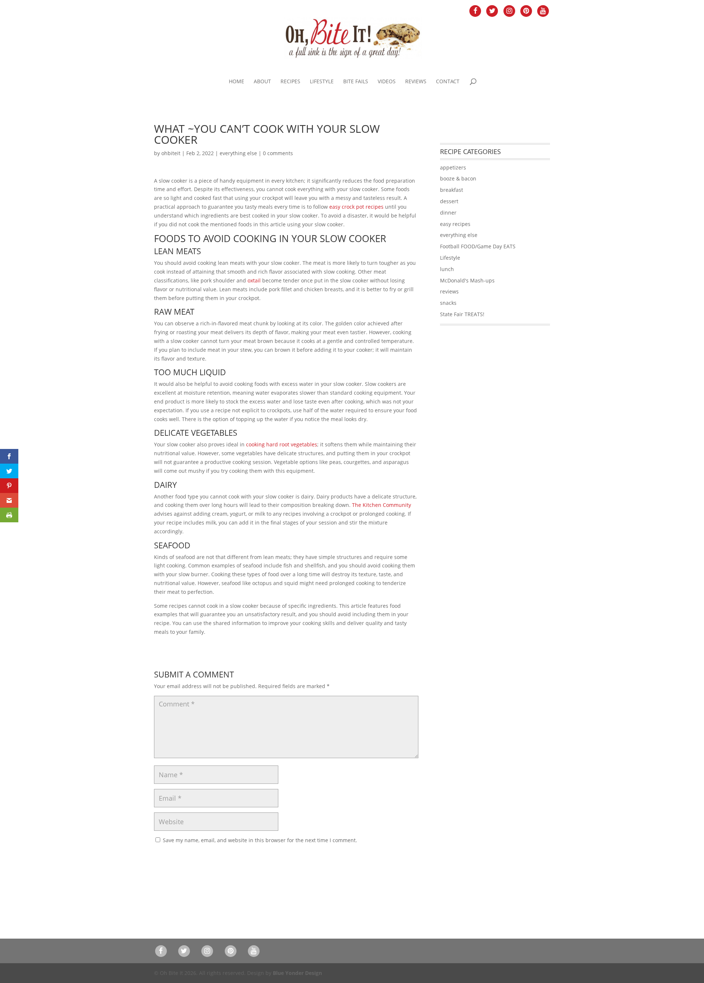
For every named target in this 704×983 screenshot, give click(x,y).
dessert (449, 201)
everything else (238, 153)
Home (236, 82)
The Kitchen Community (381, 504)
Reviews (415, 82)
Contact (447, 82)
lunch (447, 269)
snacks (448, 302)
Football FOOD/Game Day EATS (478, 246)
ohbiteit (170, 153)
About (262, 82)
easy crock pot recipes (356, 206)
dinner (448, 212)
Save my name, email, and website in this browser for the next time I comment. (260, 840)
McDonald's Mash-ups (467, 280)
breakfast (451, 189)
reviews (449, 291)
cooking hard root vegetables (281, 444)
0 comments (278, 153)
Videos (387, 82)
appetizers (453, 167)
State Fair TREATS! (462, 314)
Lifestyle (322, 82)
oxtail (254, 280)
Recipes (290, 82)
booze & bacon (458, 178)
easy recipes (455, 223)
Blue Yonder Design (297, 972)
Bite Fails (355, 82)
